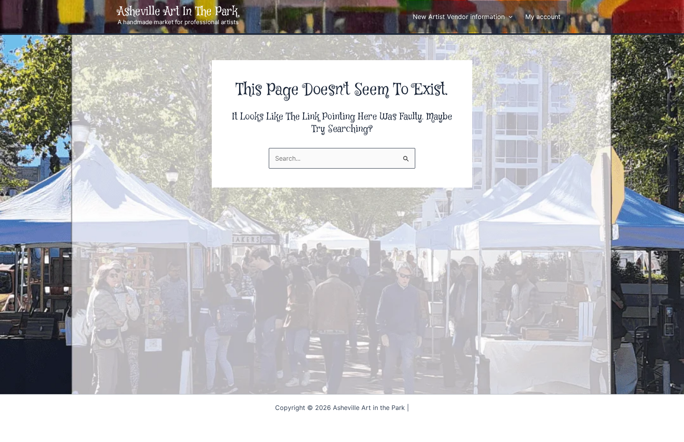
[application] (509, 16)
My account (542, 17)
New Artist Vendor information (459, 17)
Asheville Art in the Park (178, 12)
